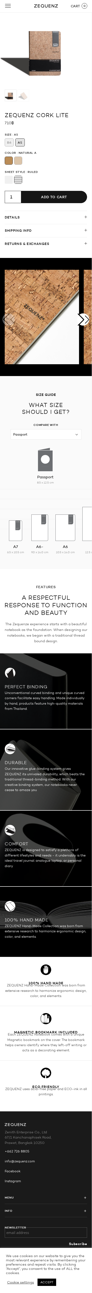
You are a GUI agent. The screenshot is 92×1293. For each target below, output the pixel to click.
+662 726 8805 (17, 1151)
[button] (83, 319)
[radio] (9, 142)
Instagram (13, 1181)
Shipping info (18, 230)
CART (75, 6)
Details (12, 217)
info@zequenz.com (20, 1161)
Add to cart (54, 197)
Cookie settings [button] (20, 1282)
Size (8, 134)
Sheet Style (15, 172)
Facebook (13, 1171)
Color (10, 152)
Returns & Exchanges (27, 244)
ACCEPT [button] (46, 1282)
